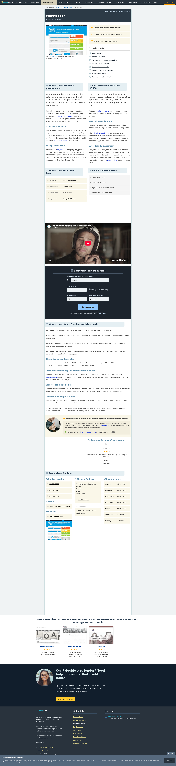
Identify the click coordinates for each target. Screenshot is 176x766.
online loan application (100, 133)
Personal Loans (21, 2)
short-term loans (60, 141)
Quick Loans (77, 2)
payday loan (61, 150)
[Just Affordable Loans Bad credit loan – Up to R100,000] (48, 635)
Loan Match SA (74, 646)
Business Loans (120, 2)
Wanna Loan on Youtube (100, 63)
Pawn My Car (77, 733)
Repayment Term (72, 295)
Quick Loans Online (79, 720)
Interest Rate (71, 286)
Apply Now (169, 2)
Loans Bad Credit (49, 2)
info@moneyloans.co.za (45, 747)
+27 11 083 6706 (43, 751)
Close (171, 754)
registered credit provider (87, 432)
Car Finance (77, 730)
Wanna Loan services (99, 57)
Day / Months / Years (96, 295)
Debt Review (77, 740)
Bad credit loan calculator (100, 67)
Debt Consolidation (104, 2)
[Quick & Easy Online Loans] (7, 2)
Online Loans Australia (114, 716)
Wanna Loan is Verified (99, 74)
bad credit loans (103, 111)
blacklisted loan (52, 377)
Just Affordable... (47, 646)
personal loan (112, 160)
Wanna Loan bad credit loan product (104, 60)
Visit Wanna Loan (56, 517)
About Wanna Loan (98, 53)
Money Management (80, 743)
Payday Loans (89, 2)
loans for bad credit (65, 116)
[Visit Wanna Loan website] (59, 530)
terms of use (102, 313)
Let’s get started (66, 699)
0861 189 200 (53, 490)
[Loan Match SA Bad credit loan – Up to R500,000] (75, 635)
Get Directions (83, 500)
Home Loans (133, 2)
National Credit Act (103, 425)
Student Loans (145, 2)
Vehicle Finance (64, 2)
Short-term (35, 2)
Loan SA (101, 646)
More (156, 2)
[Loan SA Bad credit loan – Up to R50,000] (101, 635)
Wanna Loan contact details (101, 77)
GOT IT (169, 760)
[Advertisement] (109, 209)
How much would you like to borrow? (79, 276)
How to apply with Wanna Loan (102, 70)
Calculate (89, 307)
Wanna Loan (53, 56)
